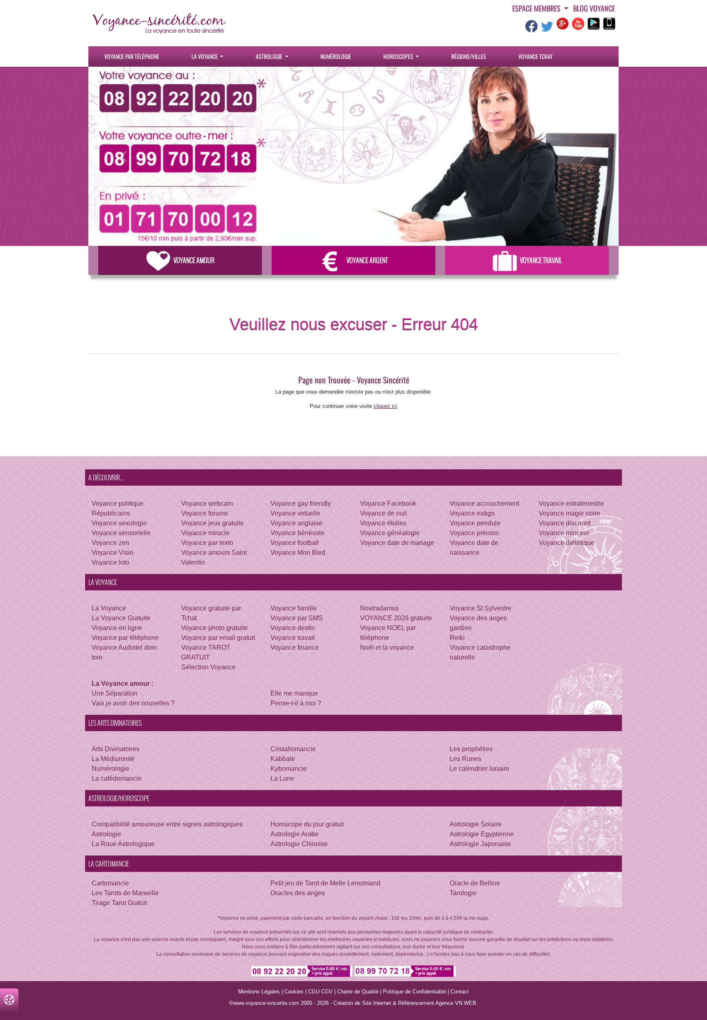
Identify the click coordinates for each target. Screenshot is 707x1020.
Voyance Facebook (388, 503)
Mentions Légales (259, 991)
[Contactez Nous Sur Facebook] (531, 28)
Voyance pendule (475, 523)
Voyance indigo (472, 513)
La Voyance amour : (122, 683)
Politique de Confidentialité (414, 991)
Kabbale (282, 758)
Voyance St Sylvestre (480, 608)
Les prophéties (471, 748)
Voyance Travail (541, 260)
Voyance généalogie (390, 532)
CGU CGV (320, 991)
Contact (459, 991)
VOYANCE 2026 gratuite (396, 618)
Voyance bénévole (297, 532)
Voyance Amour (193, 260)
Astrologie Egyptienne (482, 834)
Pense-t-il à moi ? (295, 703)
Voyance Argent (367, 260)
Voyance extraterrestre (571, 503)
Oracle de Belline (475, 883)
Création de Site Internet (362, 1003)
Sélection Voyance (208, 667)
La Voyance (205, 56)
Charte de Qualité (357, 991)
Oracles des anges (297, 892)
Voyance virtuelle (295, 513)
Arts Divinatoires (116, 748)
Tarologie (463, 892)
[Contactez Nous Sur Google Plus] (562, 23)
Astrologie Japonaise (480, 843)
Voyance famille (293, 608)
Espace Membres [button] (537, 8)
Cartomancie (110, 883)
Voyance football (294, 542)
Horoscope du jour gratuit (307, 824)
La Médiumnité (113, 758)
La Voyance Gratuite (121, 618)
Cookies (294, 991)
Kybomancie (288, 768)
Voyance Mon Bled (297, 552)
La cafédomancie (117, 778)
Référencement (416, 1003)
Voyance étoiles (383, 523)
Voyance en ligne (117, 627)
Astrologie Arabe (294, 834)
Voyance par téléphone (131, 56)
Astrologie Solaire (476, 824)
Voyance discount (564, 523)
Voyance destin (292, 627)
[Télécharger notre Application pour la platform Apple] (609, 23)
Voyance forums (204, 513)
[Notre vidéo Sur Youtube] (578, 23)
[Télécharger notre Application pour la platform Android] (594, 23)
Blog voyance (594, 8)
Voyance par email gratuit (218, 637)
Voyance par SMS (296, 618)
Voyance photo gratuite (214, 627)
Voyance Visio (112, 552)
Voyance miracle (205, 532)
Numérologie (335, 56)
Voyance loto (110, 562)
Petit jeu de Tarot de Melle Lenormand (325, 883)
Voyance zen (110, 542)
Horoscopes (398, 56)
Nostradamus (379, 608)
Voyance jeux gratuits (212, 523)
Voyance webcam (207, 503)
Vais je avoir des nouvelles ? (133, 703)
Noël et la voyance (387, 647)
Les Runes (465, 758)
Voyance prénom (474, 532)
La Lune (282, 778)
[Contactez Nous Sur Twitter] (547, 28)
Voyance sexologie (119, 523)
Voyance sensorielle (121, 532)
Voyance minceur (564, 532)
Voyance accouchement (484, 503)
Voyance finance (294, 647)
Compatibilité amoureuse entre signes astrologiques (167, 824)
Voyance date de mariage (397, 542)
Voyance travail (292, 637)
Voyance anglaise (296, 523)
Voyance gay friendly (300, 503)
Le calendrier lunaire (479, 768)
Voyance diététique (566, 542)
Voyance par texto (207, 542)
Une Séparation (114, 693)
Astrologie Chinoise (299, 843)
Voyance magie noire (569, 513)
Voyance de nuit (383, 513)
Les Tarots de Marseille (125, 892)
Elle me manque (294, 693)
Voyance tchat (535, 56)
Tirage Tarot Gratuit (119, 902)
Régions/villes (468, 56)
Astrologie (270, 56)
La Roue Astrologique (123, 843)
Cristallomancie (293, 748)
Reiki (457, 637)
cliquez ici (385, 406)
